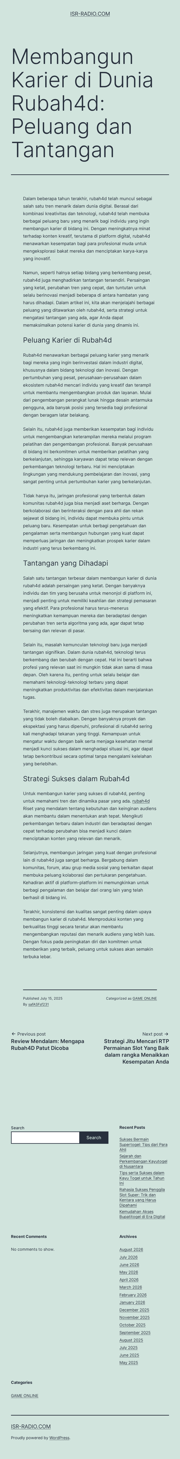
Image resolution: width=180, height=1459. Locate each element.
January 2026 (132, 1302)
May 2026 (128, 1272)
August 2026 (131, 1249)
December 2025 (134, 1310)
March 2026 (130, 1287)
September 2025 (135, 1332)
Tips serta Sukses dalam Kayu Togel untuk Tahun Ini (141, 1177)
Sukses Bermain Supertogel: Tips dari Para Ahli (143, 1144)
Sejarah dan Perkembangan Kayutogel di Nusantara (143, 1161)
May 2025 (128, 1362)
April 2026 (129, 1279)
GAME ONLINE (145, 998)
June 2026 (129, 1264)
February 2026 (133, 1295)
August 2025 (131, 1340)
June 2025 (129, 1355)
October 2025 (132, 1325)
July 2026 (128, 1257)
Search (17, 1127)
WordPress (59, 1437)
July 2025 (128, 1347)
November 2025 (134, 1317)
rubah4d (141, 801)
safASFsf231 (38, 1004)
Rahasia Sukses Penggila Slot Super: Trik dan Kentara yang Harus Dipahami (142, 1197)
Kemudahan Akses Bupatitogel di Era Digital (142, 1214)
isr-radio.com (90, 14)
